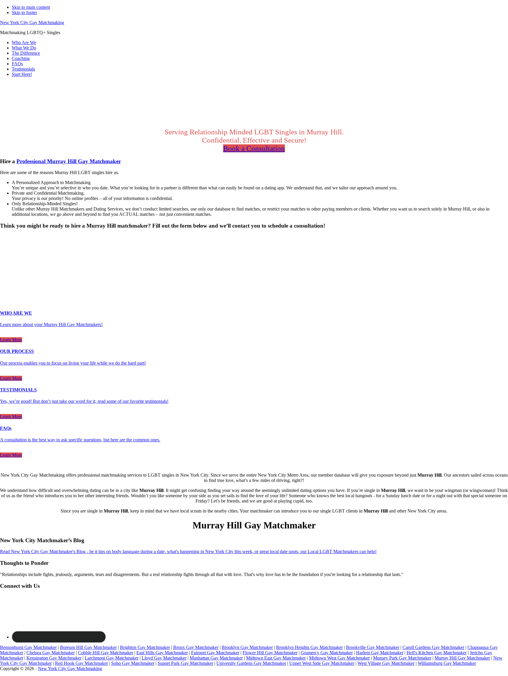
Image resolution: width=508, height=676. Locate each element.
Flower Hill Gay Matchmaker (270, 652)
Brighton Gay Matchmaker (145, 647)
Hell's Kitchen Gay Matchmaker (437, 652)
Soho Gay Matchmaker (132, 663)
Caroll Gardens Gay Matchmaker (433, 647)
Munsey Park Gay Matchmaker (402, 657)
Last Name (12, 264)
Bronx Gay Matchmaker (195, 647)
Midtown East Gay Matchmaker (276, 657)
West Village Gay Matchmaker (386, 663)
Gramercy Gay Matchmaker (327, 652)
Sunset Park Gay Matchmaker (185, 663)
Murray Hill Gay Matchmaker (462, 657)
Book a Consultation (254, 148)
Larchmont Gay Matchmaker (111, 657)
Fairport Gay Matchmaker (215, 652)
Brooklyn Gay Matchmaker (247, 647)
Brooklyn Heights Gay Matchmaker (309, 647)
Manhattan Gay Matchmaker (216, 657)
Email (7, 270)
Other (46, 247)
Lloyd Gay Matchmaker (164, 657)
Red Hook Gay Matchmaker (81, 663)
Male (11, 247)
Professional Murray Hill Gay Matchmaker (68, 161)
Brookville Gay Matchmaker (372, 647)
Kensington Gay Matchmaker (53, 657)
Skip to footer (24, 12)
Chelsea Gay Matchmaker (50, 652)
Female (28, 247)
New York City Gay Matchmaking (32, 22)
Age (5, 252)
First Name (12, 258)
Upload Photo (13, 289)
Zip (5, 283)
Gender (8, 237)
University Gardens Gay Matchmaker (251, 663)
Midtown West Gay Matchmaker (339, 657)
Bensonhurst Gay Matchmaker (28, 647)
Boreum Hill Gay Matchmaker (88, 647)
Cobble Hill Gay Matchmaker (105, 652)
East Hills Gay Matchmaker (162, 652)
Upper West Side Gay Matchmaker (321, 663)
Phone (7, 277)
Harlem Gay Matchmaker (379, 652)
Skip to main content (31, 7)
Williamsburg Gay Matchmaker (447, 663)
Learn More (11, 339)
